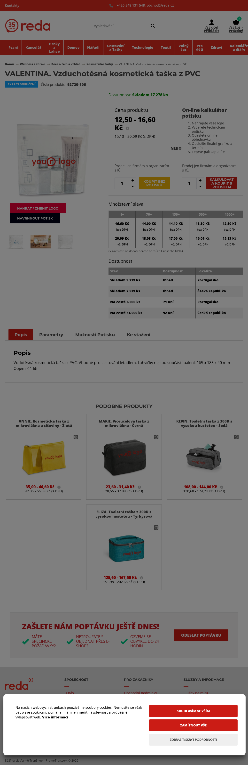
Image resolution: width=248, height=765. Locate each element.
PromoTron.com (57, 760)
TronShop (36, 760)
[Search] (153, 25)
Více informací (55, 717)
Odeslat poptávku (201, 635)
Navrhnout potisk (35, 218)
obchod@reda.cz (160, 5)
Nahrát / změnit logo (37, 208)
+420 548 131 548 (131, 5)
